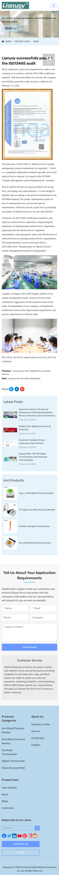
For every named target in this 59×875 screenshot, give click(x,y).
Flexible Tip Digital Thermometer (34, 526)
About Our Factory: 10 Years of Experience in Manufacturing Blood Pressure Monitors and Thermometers (37, 412)
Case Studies (9, 787)
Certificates (37, 738)
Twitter (11, 389)
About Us (37, 716)
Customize (8, 808)
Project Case (10, 780)
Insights (35, 744)
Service (35, 731)
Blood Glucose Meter (13, 767)
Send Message (30, 647)
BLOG (21, 852)
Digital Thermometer (13, 761)
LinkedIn (17, 389)
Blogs (5, 801)
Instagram (22, 389)
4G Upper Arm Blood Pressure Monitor (37, 509)
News (5, 794)
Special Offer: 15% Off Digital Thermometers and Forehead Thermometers (33, 456)
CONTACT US (20, 844)
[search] (37, 828)
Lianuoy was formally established (24, 378)
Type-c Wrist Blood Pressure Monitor (36, 493)
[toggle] (54, 5)
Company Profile (40, 724)
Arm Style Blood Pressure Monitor (35, 543)
